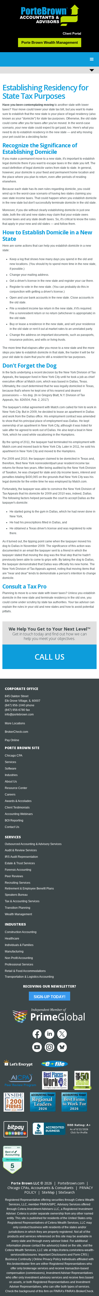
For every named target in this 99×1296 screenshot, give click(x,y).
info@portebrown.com (19, 714)
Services (10, 762)
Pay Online (12, 740)
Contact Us (12, 827)
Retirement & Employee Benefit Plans (29, 888)
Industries (11, 775)
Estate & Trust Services (20, 863)
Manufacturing (14, 951)
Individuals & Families (19, 945)
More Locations (15, 723)
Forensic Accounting (18, 869)
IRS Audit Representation (21, 856)
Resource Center (16, 788)
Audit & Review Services (21, 850)
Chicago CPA (13, 755)
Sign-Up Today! (49, 997)
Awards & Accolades (18, 801)
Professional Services (19, 964)
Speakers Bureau (16, 894)
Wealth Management (18, 914)
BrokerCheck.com (16, 731)
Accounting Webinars (19, 814)
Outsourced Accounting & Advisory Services (33, 844)
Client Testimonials (17, 807)
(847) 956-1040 (15, 705)
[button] (92, 59)
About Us (11, 781)
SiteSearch (66, 1192)
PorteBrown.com (71, 1183)
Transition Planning (17, 907)
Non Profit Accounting (19, 958)
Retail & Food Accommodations (25, 971)
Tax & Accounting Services (22, 901)
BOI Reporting (14, 820)
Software (10, 768)
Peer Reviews (14, 876)
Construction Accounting (21, 932)
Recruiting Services (17, 882)
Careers (10, 794)
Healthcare (12, 938)
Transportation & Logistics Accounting (29, 976)
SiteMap (48, 1192)
